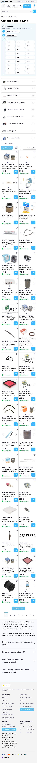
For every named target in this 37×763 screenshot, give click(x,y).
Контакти (33, 1)
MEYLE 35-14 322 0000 (26, 316)
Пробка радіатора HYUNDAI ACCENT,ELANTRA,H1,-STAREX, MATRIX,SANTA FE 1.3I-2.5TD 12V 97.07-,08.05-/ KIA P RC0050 (26, 495)
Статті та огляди (7, 706)
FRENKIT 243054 (24, 392)
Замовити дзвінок (10, 729)
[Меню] (3, 6)
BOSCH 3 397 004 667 (8, 240)
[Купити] (16, 172)
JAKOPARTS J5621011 (8, 492)
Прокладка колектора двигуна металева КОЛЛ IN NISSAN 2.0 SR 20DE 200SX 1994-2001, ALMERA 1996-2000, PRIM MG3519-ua (27, 546)
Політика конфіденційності (7, 713)
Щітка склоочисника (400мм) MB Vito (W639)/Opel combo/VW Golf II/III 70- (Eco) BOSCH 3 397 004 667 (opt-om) (9, 243)
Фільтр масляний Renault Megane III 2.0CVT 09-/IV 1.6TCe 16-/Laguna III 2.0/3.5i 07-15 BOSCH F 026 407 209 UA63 (9, 571)
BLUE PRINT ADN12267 (26, 568)
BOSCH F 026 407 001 (8, 164)
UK (6, 685)
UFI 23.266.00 (23, 265)
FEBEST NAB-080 (7, 593)
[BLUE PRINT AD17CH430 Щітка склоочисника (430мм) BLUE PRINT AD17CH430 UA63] (10, 434)
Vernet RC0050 (24, 492)
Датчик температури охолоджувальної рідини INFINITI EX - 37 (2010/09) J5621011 (9, 495)
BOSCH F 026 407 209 (8, 568)
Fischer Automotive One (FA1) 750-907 (27, 190)
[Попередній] (3, 157)
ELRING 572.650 (24, 240)
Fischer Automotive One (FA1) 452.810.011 (27, 215)
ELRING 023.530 (24, 341)
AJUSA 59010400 (7, 417)
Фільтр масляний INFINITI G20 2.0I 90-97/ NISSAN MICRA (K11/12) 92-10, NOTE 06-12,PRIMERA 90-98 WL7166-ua (27, 293)
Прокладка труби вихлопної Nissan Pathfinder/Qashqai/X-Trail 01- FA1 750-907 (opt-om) (26, 192)
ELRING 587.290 (7, 291)
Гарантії (22, 700)
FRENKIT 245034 (24, 366)
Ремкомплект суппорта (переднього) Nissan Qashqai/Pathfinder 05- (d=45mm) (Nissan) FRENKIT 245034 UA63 (26, 369)
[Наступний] (16, 157)
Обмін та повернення (27, 703)
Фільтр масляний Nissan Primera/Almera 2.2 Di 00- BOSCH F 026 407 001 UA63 (10, 167)
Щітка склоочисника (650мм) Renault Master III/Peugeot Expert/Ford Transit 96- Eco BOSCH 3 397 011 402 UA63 (27, 470)
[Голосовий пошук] (30, 11)
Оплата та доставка (23, 1)
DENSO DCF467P (7, 518)
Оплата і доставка (25, 697)
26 (30, 615)
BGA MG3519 (23, 543)
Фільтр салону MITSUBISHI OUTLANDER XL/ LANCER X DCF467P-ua (9, 520)
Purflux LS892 (6, 467)
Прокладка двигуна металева (25, 243)
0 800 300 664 (7, 725)
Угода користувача (8, 703)
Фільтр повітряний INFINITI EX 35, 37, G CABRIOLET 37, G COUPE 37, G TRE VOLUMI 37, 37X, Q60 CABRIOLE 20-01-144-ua (9, 394)
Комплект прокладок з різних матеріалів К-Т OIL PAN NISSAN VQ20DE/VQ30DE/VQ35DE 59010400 (10, 419)
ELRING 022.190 (7, 215)
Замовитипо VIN (27, 6)
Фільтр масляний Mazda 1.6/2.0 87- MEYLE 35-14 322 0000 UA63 (27, 318)
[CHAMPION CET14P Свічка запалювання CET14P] (10, 535)
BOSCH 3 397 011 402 (26, 467)
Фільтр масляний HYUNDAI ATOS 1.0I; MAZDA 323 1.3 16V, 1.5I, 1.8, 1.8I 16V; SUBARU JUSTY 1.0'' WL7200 (27, 445)
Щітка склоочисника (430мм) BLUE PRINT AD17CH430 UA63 (8, 445)
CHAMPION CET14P (8, 543)
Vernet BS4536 (24, 518)
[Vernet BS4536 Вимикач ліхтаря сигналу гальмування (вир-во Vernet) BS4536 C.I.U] (27, 510)
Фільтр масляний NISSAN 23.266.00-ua (26, 268)
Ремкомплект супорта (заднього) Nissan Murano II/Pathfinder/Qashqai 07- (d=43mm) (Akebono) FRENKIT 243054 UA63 (27, 394)
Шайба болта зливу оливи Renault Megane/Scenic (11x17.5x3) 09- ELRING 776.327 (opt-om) (26, 167)
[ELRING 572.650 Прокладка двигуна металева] (27, 233)
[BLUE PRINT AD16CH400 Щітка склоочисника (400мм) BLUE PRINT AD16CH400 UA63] (10, 334)
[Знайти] (34, 11)
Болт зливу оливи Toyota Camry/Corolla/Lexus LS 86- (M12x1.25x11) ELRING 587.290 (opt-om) (9, 293)
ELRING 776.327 (24, 164)
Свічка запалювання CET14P (8, 546)
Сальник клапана (7, 217)
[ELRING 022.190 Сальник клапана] (10, 207)
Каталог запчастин (8, 718)
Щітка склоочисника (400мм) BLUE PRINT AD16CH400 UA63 (8, 344)
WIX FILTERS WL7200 (26, 442)
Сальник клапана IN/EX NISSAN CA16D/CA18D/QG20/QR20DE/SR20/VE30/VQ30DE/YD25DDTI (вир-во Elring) (10, 192)
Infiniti (11, 16)
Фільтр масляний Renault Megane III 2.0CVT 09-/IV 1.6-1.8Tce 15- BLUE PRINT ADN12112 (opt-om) (9, 268)
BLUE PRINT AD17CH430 (9, 442)
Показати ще (18, 608)
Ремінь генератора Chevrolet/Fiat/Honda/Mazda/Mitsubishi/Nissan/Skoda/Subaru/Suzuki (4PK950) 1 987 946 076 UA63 (27, 596)
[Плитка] (16, 147)
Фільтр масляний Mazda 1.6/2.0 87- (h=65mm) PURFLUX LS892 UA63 (9, 470)
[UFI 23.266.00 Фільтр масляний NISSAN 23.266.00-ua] (27, 258)
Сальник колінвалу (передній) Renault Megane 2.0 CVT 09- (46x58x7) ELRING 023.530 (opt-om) (25, 344)
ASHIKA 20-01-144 (7, 392)
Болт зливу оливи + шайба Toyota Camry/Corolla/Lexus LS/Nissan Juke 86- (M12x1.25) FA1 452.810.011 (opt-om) (26, 218)
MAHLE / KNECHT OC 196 (26, 417)
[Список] (19, 147)
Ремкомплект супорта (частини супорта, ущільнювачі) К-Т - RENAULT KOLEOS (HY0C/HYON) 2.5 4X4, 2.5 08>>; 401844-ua (9, 369)
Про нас (4, 700)
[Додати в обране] (16, 152)
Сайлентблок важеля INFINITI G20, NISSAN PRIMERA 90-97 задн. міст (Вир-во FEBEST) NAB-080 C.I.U (8, 596)
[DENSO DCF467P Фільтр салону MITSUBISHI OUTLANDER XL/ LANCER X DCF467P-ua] (10, 510)
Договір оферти (7, 709)
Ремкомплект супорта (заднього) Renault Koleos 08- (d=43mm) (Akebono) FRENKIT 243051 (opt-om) (9, 318)
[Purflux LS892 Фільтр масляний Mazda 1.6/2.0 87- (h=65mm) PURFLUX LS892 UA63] (10, 460)
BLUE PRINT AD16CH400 (9, 341)
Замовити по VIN (28, 709)
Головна (4, 16)
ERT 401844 (5, 366)
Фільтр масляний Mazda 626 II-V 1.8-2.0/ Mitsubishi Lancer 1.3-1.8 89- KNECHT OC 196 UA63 (27, 419)
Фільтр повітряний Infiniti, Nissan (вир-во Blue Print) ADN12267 (26, 571)
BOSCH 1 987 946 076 (26, 593)
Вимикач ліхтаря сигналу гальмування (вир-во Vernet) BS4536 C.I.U (26, 520)
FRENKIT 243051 (7, 316)
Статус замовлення (26, 706)
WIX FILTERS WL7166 (26, 291)
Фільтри (8, 148)
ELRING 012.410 (7, 190)
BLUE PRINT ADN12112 (9, 265)
